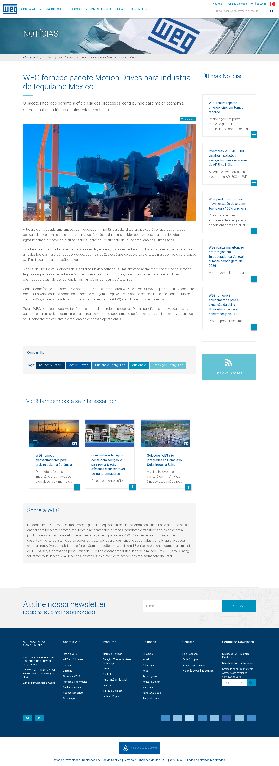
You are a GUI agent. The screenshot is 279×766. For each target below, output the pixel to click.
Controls (107, 674)
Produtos (53, 9)
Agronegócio (150, 676)
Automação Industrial (115, 679)
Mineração (148, 687)
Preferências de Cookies (143, 747)
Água (145, 670)
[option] (54, 451)
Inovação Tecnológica (75, 681)
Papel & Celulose (152, 692)
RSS (164, 760)
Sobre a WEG (28, 9)
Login (262, 3)
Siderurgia (148, 665)
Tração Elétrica (151, 698)
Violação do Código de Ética (198, 670)
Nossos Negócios (73, 692)
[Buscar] (272, 11)
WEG (8, 9)
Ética (119, 9)
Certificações (70, 698)
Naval (146, 659)
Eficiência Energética (110, 365)
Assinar (239, 606)
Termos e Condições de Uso (141, 760)
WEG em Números (73, 659)
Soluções (76, 9)
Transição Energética (168, 365)
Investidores (101, 9)
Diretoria (67, 670)
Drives (106, 668)
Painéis (107, 685)
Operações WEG (72, 676)
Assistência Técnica (193, 665)
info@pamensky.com (43, 682)
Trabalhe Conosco (236, 3)
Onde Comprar (190, 659)
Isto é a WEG (70, 654)
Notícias (217, 3)
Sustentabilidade (72, 687)
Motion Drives (78, 365)
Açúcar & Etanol (50, 365)
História (67, 665)
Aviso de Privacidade (66, 760)
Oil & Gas (148, 654)
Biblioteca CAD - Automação (237, 663)
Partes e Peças (111, 696)
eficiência (139, 365)
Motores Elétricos (112, 654)
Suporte (137, 9)
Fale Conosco (190, 654)
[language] (273, 4)
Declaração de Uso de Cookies (102, 760)
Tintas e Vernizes (113, 690)
